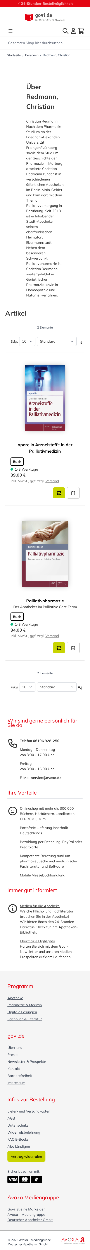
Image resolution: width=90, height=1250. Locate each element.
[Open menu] (10, 31)
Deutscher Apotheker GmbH (30, 1219)
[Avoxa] (73, 1240)
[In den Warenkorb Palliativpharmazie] (59, 647)
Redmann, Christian (56, 55)
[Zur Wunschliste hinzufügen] (73, 493)
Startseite (14, 55)
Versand (52, 481)
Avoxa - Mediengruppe (26, 1214)
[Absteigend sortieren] (80, 342)
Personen (31, 55)
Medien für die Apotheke (40, 906)
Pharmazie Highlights (37, 941)
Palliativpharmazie (45, 600)
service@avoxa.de (46, 777)
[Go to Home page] (45, 17)
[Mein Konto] (73, 30)
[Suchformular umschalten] (65, 30)
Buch (17, 461)
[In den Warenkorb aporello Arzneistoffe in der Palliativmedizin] (59, 492)
